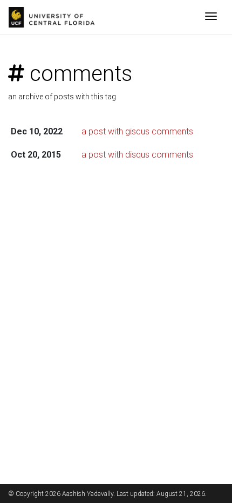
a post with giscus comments (137, 131)
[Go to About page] (54, 17)
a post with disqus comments (137, 154)
